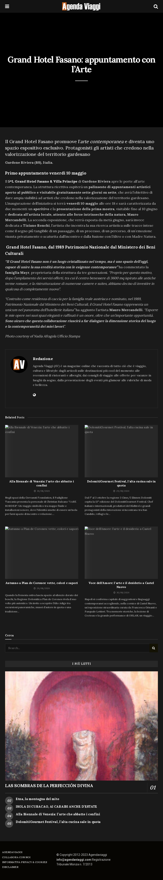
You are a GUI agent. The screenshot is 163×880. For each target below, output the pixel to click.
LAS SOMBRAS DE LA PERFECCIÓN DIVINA (49, 785)
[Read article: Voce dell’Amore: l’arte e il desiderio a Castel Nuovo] (121, 553)
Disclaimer (10, 867)
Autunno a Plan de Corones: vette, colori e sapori (42, 583)
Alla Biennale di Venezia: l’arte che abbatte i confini (41, 483)
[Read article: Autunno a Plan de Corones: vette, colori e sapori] (41, 553)
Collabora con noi (16, 857)
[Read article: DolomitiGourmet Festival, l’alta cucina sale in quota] (121, 451)
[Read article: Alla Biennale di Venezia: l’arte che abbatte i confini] (41, 451)
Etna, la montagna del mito (37, 799)
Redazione (43, 358)
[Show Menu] (7, 6)
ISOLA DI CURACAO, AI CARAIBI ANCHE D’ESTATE (56, 807)
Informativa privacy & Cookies (24, 862)
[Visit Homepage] (81, 6)
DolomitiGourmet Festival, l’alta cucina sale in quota (121, 483)
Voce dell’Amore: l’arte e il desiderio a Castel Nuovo (121, 585)
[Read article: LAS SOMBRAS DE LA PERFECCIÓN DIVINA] (81, 726)
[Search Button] (156, 6)
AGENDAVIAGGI (12, 852)
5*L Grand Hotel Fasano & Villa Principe (43, 181)
